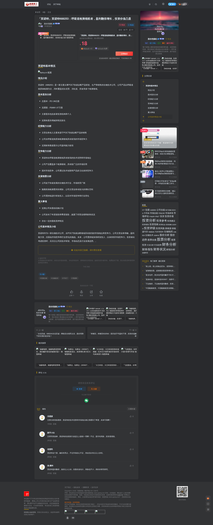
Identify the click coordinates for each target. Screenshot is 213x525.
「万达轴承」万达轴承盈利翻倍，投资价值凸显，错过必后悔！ (168, 283)
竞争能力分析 (153, 103)
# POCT (65, 278)
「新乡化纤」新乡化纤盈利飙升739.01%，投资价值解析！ (166, 275)
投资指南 (154, 224)
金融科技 (145, 253)
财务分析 (169, 244)
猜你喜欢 (145, 261)
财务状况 (159, 249)
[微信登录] (86, 401)
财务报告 (147, 249)
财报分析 (170, 249)
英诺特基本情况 (152, 85)
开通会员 (184, 4)
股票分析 (164, 239)
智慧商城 (80, 491)
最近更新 (161, 261)
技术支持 (95, 487)
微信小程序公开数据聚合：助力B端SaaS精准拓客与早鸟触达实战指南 (165, 173)
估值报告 (153, 210)
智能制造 (151, 232)
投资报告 (145, 224)
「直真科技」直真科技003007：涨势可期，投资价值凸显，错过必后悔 (171, 279)
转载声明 (120, 495)
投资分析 (149, 220)
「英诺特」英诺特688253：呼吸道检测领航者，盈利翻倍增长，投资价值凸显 (84, 18)
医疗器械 (168, 210)
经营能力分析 (153, 99)
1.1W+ (58, 311)
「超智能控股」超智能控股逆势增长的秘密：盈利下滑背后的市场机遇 (171, 270)
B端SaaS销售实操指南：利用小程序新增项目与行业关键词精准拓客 (165, 163)
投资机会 (162, 224)
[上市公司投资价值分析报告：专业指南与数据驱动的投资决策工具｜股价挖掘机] (26, 493)
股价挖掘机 (48, 23)
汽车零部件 (159, 231)
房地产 (157, 216)
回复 (54, 424)
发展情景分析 (153, 108)
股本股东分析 (153, 94)
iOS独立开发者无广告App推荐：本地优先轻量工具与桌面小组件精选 (165, 183)
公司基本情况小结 (155, 116)
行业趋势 (158, 245)
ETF (143, 210)
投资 (162, 216)
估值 (147, 209)
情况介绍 (151, 90)
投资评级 (149, 228)
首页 (38, 12)
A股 (44, 12)
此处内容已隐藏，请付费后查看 (87, 250)
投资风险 (160, 228)
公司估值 (161, 209)
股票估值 (152, 239)
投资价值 (169, 216)
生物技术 (149, 235)
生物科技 (156, 235)
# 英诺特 (74, 278)
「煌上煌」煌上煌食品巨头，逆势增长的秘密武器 (163, 266)
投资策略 (169, 224)
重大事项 (151, 112)
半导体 (147, 213)
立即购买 (124, 53)
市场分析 (161, 213)
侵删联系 (86, 487)
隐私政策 (77, 487)
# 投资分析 (43, 278)
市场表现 (169, 212)
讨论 (49, 4)
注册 (95, 389)
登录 (80, 389)
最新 (38, 409)
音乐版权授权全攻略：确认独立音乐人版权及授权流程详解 (165, 193)
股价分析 (164, 235)
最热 (44, 409)
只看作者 (131, 409)
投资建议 (171, 220)
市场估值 (154, 212)
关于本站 (57, 4)
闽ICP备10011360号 (91, 491)
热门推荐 (153, 261)
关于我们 (68, 487)
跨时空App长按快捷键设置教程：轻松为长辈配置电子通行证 (165, 153)
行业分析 (150, 245)
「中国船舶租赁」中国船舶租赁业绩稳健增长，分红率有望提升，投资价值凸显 (174, 288)
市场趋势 (152, 216)
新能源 (168, 228)
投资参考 (161, 220)
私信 (132, 25)
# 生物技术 (54, 278)
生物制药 (168, 231)
